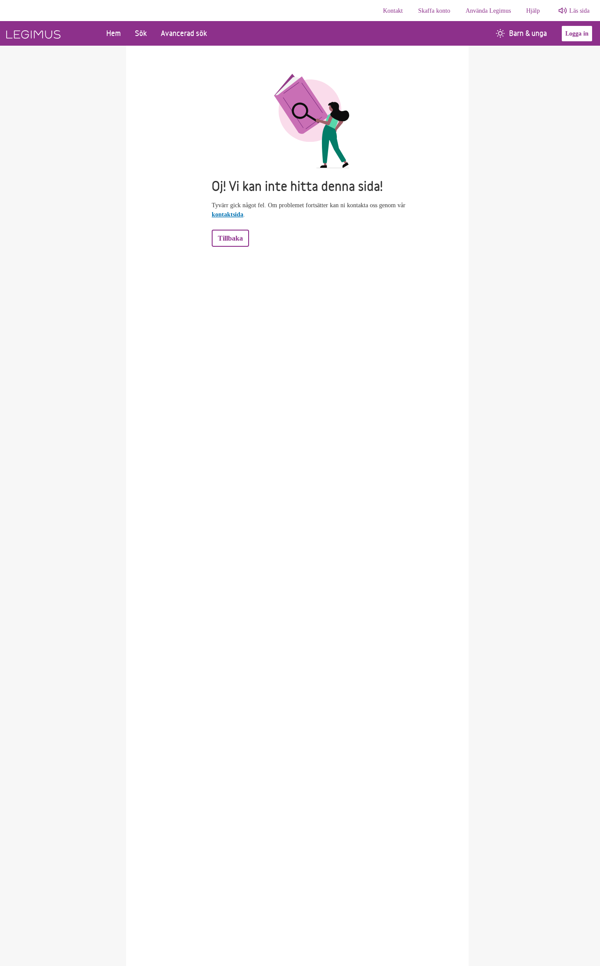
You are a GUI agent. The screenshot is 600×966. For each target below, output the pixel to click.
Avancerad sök (184, 33)
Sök (141, 33)
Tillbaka (230, 238)
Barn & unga (528, 33)
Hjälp (533, 10)
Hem (113, 33)
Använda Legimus (488, 10)
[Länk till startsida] (49, 33)
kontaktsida (227, 214)
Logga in (577, 33)
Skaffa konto (434, 10)
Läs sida (579, 10)
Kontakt (393, 10)
